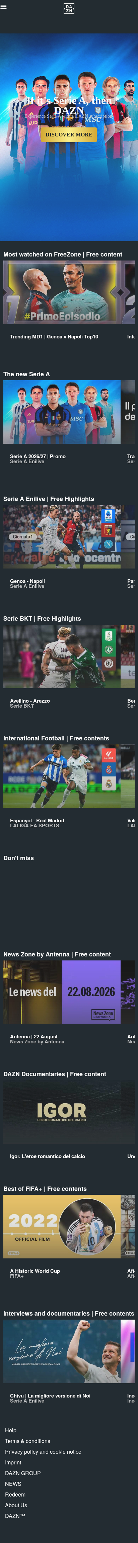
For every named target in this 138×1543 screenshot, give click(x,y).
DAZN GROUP (23, 1473)
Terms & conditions (27, 1441)
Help (10, 1430)
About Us (16, 1505)
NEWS (13, 1483)
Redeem (15, 1494)
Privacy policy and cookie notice (43, 1451)
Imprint (13, 1462)
